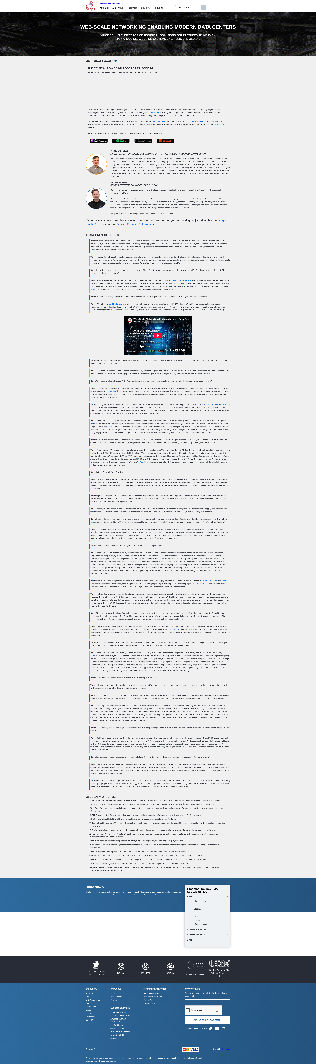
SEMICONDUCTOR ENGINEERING (118, 1020)
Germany (197, 905)
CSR (87, 997)
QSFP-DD (176, 629)
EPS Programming (93, 1000)
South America (196, 935)
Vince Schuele (197, 121)
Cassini (225, 581)
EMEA (190, 896)
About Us (158, 8)
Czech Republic (200, 901)
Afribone (226, 405)
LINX (110, 427)
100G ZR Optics (116, 1025)
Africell (207, 405)
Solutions (145, 8)
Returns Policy (149, 1003)
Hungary (197, 909)
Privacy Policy (148, 1000)
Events (88, 1010)
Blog (87, 1003)
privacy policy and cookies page (103, 1061)
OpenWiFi (114, 1038)
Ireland (197, 913)
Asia (189, 940)
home (88, 61)
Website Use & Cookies (152, 997)
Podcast (107, 61)
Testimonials (90, 1017)
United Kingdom (200, 924)
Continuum (226, 1049)
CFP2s (140, 462)
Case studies (91, 1007)
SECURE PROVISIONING (120, 1016)
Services (133, 8)
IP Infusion (154, 113)
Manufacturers (119, 8)
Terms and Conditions (151, 993)
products (104, 8)
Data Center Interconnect (120, 1032)
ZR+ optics (114, 391)
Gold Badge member (118, 304)
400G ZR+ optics (210, 581)
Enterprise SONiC (117, 1035)
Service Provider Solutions (134, 224)
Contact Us (90, 1020)
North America (196, 929)
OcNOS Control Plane (181, 280)
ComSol (214, 405)
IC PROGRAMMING (118, 1012)
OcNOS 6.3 (219, 124)
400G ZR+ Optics (117, 1028)
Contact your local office (111, 3)
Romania (197, 920)
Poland (197, 916)
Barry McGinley (159, 121)
